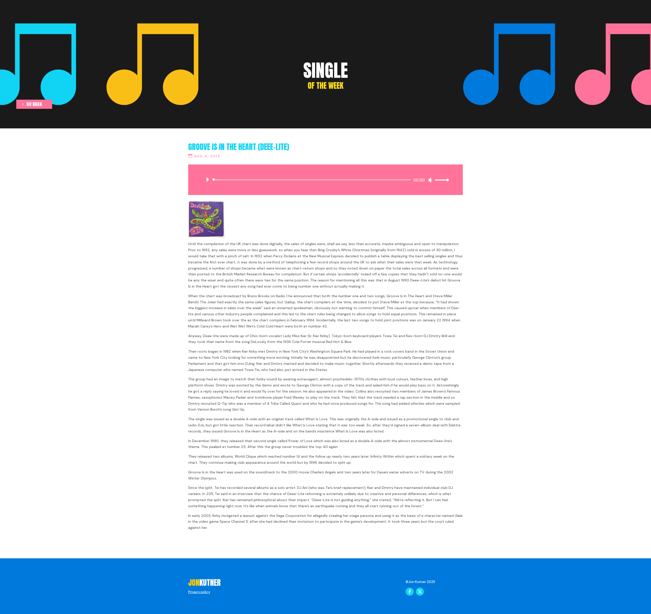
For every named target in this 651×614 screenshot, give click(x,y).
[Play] (207, 179)
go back (34, 104)
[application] (325, 179)
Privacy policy (199, 592)
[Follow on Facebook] (410, 592)
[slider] (440, 179)
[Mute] (430, 180)
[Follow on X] (420, 592)
